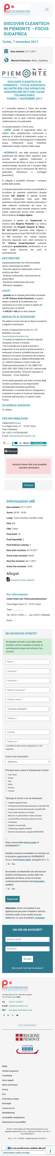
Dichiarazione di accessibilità (14, 1122)
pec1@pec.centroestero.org (20, 1010)
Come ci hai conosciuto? (16, 756)
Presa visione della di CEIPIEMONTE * (22, 844)
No (13, 864)
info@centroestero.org (18, 1006)
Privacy (5, 1089)
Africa (10, 784)
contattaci (40, 918)
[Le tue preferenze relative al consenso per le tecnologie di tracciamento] (50, 1151)
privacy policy (30, 842)
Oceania (11, 791)
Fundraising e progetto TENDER (20, 829)
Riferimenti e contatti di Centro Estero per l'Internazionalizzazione (25, 986)
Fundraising (7, 1075)
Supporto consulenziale (17, 825)
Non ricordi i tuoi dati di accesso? (27, 968)
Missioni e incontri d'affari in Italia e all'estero (25, 816)
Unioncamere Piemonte (27, 1050)
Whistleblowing (8, 1113)
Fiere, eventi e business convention (21, 812)
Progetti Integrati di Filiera (17, 803)
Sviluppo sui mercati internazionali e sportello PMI (26, 809)
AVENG (7, 130)
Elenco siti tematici (9, 1085)
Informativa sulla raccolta (16, 1152)
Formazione (12, 822)
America (11, 788)
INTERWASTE (10, 152)
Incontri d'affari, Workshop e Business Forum (25, 819)
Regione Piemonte (27, 1037)
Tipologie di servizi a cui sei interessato (23, 798)
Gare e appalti (8, 1080)
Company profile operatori (22, 580)
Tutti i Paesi (12, 775)
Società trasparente (10, 1071)
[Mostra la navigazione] (47, 9)
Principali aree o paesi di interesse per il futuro (27, 770)
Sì (8, 864)
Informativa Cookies (10, 1099)
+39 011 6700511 (16, 1002)
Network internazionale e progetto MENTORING (26, 832)
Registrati (12, 899)
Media (4, 1066)
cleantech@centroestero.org (15, 336)
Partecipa (28, 485)
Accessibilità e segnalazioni (13, 1117)
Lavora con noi (8, 1108)
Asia (9, 781)
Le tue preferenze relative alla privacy (30, 1148)
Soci (4, 1094)
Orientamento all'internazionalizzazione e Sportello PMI (28, 806)
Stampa (12, 451)
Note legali (6, 1103)
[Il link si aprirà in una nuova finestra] (4, 1015)
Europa (10, 778)
